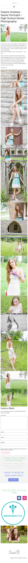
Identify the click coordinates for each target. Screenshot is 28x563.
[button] (14, 7)
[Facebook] (19, 498)
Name (2, 432)
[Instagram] (25, 498)
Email (2, 437)
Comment (3, 415)
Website (3, 442)
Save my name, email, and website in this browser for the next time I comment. (14, 449)
